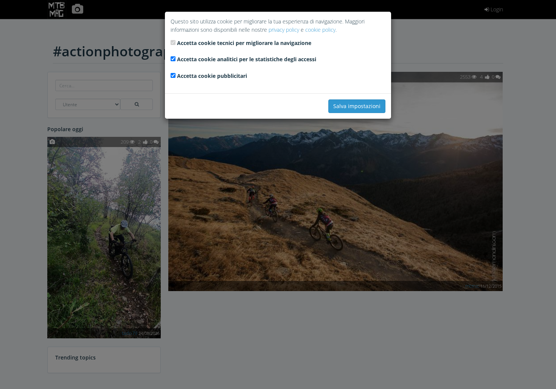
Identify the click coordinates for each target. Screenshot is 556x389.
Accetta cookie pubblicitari (212, 75)
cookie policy (320, 29)
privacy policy (284, 29)
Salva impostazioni (357, 106)
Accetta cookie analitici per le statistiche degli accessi (246, 59)
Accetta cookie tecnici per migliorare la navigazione (244, 42)
